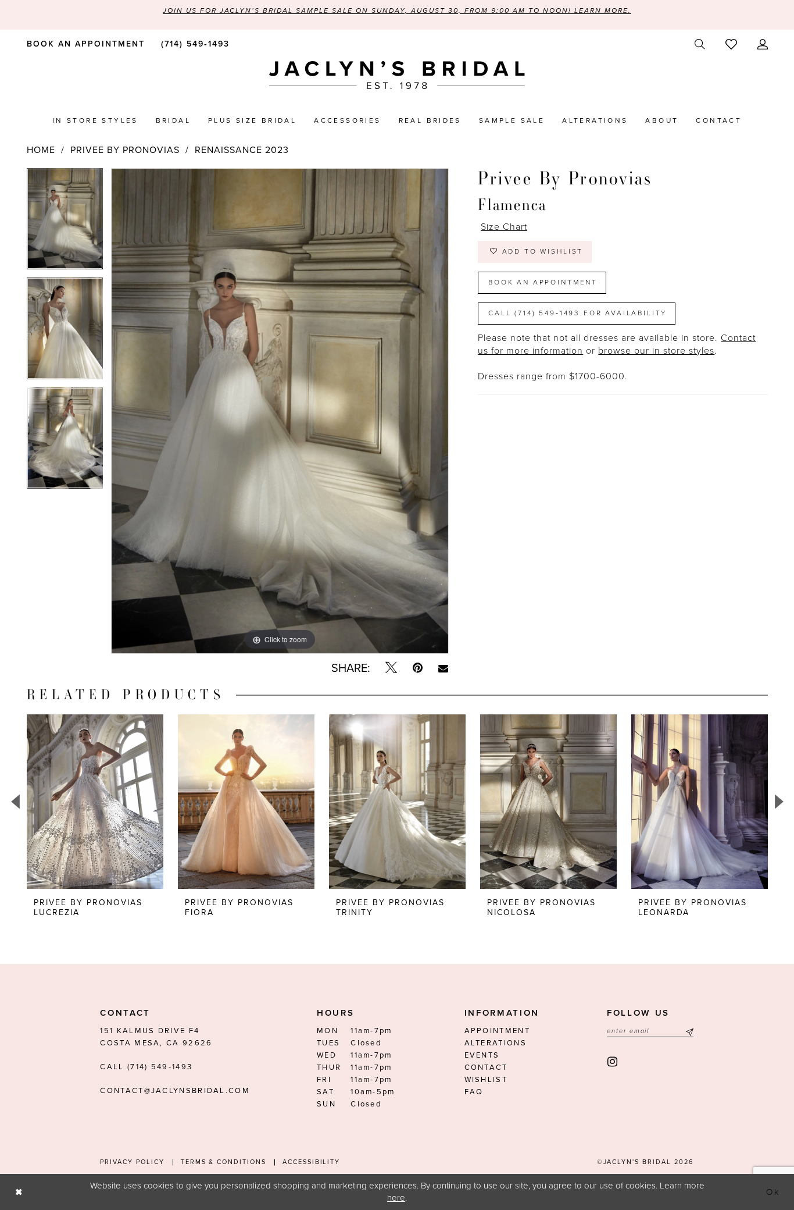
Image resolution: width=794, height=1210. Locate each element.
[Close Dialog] (18, 1191)
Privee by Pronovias (125, 150)
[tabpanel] (65, 223)
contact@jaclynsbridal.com (175, 1090)
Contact (486, 1067)
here (396, 1198)
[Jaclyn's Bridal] (397, 75)
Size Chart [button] (504, 227)
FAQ (474, 1092)
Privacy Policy (132, 1162)
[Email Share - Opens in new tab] (443, 668)
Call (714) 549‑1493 (146, 1067)
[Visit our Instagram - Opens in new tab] (613, 1062)
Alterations (495, 1043)
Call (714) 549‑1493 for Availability (577, 313)
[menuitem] (83, 43)
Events (482, 1055)
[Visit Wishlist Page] (731, 44)
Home (41, 150)
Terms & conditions (223, 1162)
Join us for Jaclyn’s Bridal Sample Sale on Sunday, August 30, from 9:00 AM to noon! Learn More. (397, 10)
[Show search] (699, 44)
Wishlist (485, 1079)
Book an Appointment (543, 282)
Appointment (497, 1030)
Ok (773, 1192)
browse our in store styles (656, 351)
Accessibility (311, 1162)
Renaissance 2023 (242, 150)
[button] (762, 44)
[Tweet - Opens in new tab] (391, 668)
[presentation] (95, 801)
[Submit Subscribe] (688, 1031)
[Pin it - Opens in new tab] (417, 668)
